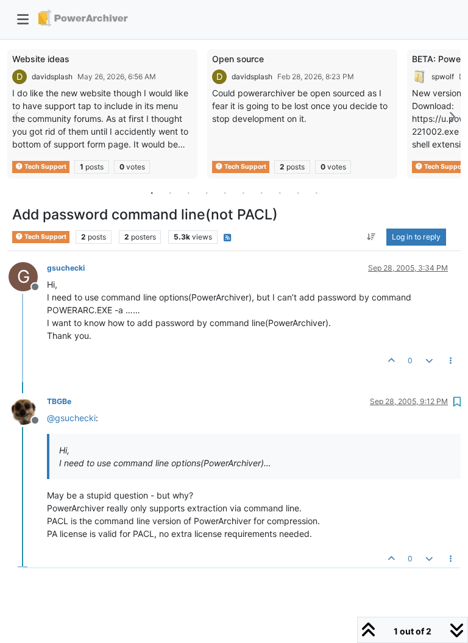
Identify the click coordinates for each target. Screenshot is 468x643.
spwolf (442, 76)
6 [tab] (243, 193)
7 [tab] (261, 193)
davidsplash (52, 76)
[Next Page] (451, 117)
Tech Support (44, 167)
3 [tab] (188, 193)
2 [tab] (170, 193)
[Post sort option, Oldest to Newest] (371, 237)
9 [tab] (298, 193)
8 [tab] (280, 193)
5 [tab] (225, 193)
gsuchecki (66, 267)
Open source (238, 59)
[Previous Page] (16, 117)
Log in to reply (416, 236)
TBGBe (59, 401)
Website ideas (40, 59)
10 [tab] (316, 193)
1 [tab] (152, 193)
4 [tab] (206, 193)
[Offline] (28, 409)
